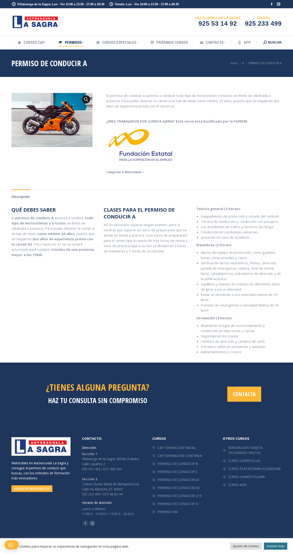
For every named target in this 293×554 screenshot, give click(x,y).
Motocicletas (133, 172)
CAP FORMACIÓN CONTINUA (179, 455)
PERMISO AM (167, 512)
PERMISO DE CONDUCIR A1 (178, 480)
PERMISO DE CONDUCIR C (177, 471)
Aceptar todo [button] (276, 546)
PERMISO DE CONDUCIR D (177, 504)
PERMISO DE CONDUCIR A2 (178, 488)
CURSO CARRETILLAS (244, 460)
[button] (86, 99)
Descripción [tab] (20, 196)
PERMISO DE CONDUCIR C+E (179, 496)
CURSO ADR (237, 485)
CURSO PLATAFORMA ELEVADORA (254, 469)
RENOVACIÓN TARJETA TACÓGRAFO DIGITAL (245, 450)
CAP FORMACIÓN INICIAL (176, 447)
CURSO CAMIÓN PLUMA (246, 477)
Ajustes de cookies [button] (246, 546)
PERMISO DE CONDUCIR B (177, 463)
